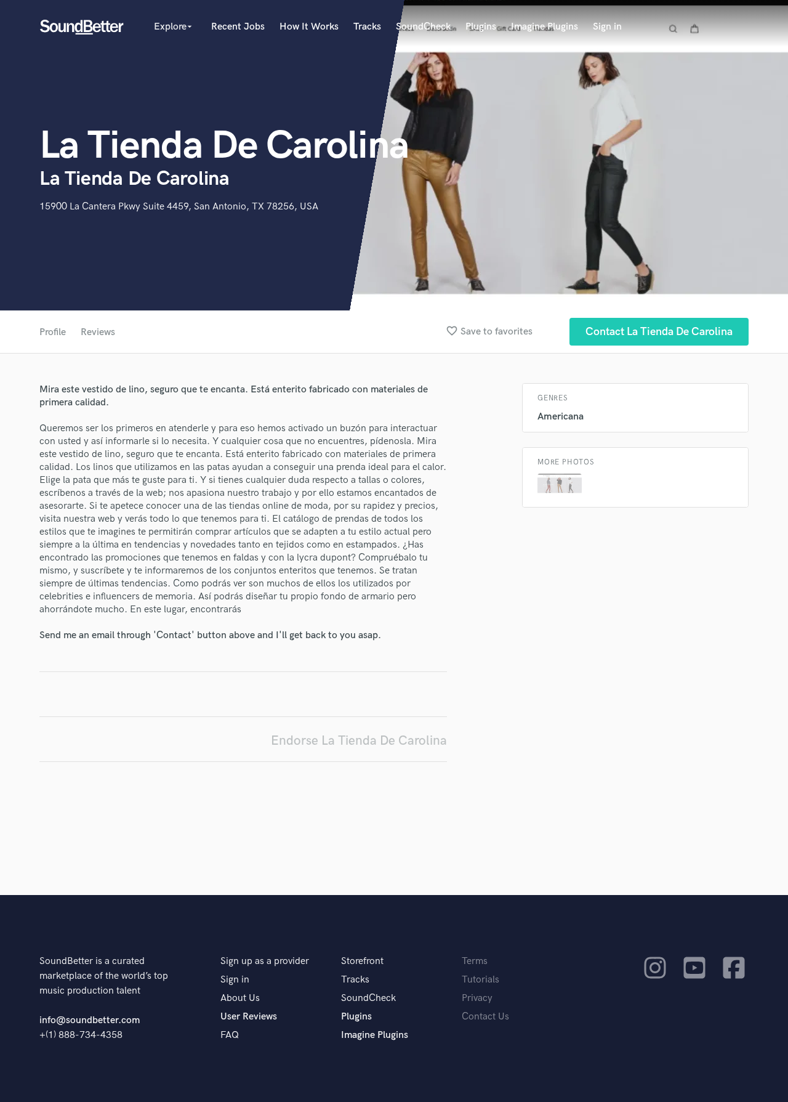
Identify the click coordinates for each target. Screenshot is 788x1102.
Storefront (362, 961)
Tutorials (480, 980)
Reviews (98, 332)
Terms (475, 961)
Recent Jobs (238, 27)
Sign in (607, 27)
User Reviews (248, 1017)
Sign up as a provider (264, 961)
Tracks (367, 27)
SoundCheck (423, 27)
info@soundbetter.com (89, 1020)
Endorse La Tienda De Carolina (359, 740)
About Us (240, 998)
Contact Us (485, 1017)
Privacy (477, 998)
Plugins (480, 27)
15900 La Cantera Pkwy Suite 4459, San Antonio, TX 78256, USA (178, 207)
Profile (52, 332)
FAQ (229, 1035)
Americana (560, 417)
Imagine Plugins (544, 27)
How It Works (309, 27)
